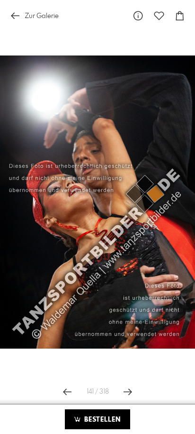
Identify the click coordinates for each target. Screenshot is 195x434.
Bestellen (101, 419)
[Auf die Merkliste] (159, 15)
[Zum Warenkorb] (180, 15)
